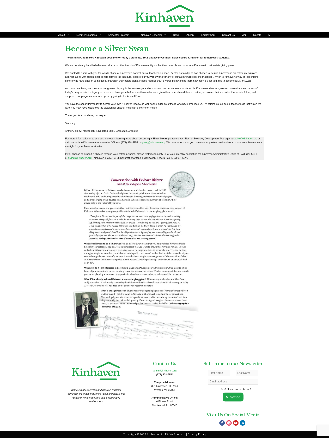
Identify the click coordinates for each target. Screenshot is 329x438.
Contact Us (228, 34)
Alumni (190, 34)
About (61, 34)
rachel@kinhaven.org (245, 138)
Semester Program (118, 34)
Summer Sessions (86, 34)
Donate (257, 34)
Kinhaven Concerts (151, 34)
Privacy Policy (197, 434)
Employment (208, 34)
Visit (244, 34)
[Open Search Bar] (269, 35)
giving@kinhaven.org (153, 142)
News (176, 34)
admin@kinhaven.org (164, 370)
